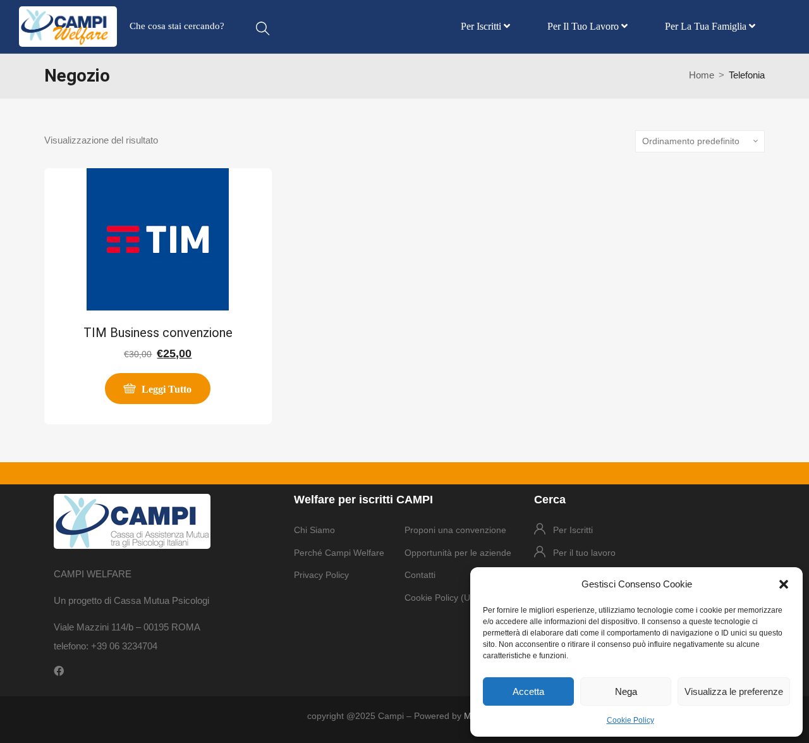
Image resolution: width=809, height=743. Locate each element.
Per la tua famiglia (707, 26)
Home (701, 75)
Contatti (419, 575)
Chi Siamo (314, 530)
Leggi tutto (167, 389)
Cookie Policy (630, 720)
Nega (626, 691)
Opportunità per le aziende (457, 553)
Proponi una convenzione (455, 530)
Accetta (528, 691)
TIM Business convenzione (158, 332)
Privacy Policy (321, 575)
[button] (783, 584)
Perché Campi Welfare (339, 553)
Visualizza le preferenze (733, 691)
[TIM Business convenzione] (158, 239)
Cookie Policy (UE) (441, 598)
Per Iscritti (482, 26)
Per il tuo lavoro (584, 26)
